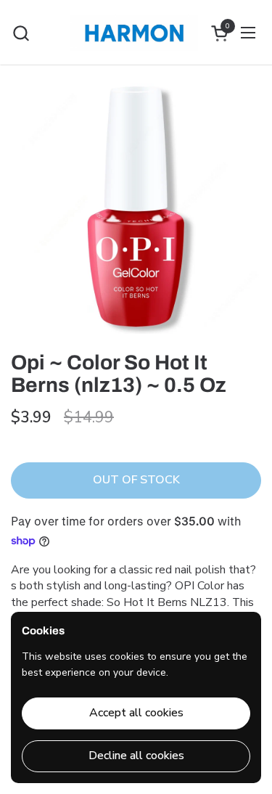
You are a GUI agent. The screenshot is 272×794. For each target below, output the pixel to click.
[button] (21, 33)
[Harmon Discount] (134, 32)
